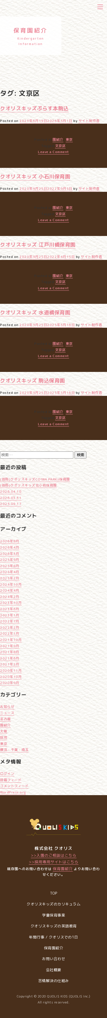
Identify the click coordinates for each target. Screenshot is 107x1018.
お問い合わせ (53, 958)
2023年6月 (9, 608)
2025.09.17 (10, 503)
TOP (53, 893)
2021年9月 (9, 646)
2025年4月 (9, 571)
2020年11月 (11, 670)
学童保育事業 (53, 915)
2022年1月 (9, 633)
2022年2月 (9, 627)
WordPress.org (13, 792)
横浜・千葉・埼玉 (14, 749)
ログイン (7, 773)
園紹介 (58, 139)
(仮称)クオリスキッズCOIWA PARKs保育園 (35, 479)
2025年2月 (9, 578)
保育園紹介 (63, 868)
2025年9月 (9, 559)
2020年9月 (9, 682)
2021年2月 (9, 664)
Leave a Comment (53, 151)
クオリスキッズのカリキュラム (53, 904)
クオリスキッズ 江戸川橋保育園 (38, 244)
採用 (3, 737)
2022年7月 (9, 621)
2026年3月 (9, 553)
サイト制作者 (89, 120)
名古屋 (5, 718)
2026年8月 (9, 541)
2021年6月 (9, 658)
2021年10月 (11, 639)
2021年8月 (9, 652)
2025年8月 (9, 565)
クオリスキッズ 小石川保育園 (35, 176)
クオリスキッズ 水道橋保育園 (35, 312)
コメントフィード (14, 785)
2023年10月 (11, 602)
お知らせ (7, 706)
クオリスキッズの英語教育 (54, 926)
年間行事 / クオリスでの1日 (53, 937)
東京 (69, 139)
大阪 (3, 731)
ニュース (7, 712)
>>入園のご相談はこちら (53, 855)
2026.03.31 (10, 497)
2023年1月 (9, 615)
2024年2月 (9, 596)
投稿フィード (10, 779)
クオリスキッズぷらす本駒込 (34, 108)
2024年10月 (11, 584)
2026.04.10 (10, 491)
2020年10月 (11, 676)
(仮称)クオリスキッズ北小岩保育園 (28, 485)
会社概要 (53, 969)
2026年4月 (9, 547)
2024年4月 (9, 590)
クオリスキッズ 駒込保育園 (32, 380)
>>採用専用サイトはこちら (53, 861)
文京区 (60, 145)
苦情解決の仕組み (53, 980)
